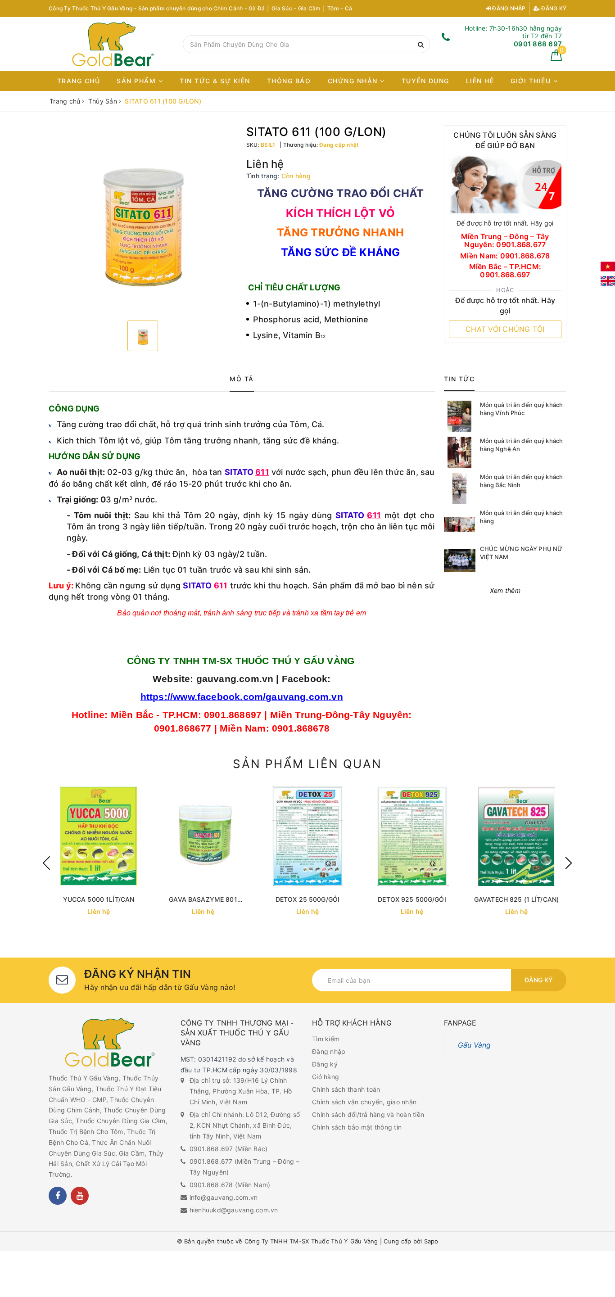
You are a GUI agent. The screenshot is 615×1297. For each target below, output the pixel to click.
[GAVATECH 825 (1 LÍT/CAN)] (516, 836)
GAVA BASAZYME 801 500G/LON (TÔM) (203, 899)
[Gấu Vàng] (113, 44)
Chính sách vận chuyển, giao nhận (364, 1102)
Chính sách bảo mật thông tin (357, 1127)
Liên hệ (480, 81)
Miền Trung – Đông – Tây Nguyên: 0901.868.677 (505, 241)
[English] (608, 281)
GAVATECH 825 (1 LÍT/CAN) (516, 899)
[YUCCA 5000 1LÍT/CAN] (99, 836)
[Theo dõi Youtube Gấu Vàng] (80, 1196)
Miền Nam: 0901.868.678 (505, 256)
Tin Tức (459, 379)
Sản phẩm (137, 81)
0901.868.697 (211, 1148)
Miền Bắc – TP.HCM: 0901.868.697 (505, 271)
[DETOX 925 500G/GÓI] (412, 836)
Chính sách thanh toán (346, 1089)
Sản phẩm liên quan (307, 764)
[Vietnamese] (608, 266)
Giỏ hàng (325, 1076)
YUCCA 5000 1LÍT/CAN (99, 899)
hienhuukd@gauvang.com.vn (234, 1210)
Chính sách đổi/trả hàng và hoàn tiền (368, 1114)
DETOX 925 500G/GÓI (412, 899)
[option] (143, 219)
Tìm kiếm (325, 1039)
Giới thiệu (532, 81)
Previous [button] (46, 863)
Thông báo (289, 81)
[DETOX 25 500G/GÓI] (307, 836)
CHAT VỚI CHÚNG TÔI (505, 329)
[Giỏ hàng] (556, 58)
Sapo (431, 1241)
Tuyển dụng (425, 81)
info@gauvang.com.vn (224, 1197)
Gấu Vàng (474, 1045)
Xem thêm (505, 590)
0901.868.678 (211, 1185)
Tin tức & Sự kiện (215, 81)
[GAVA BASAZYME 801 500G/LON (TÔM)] (203, 836)
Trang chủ (78, 81)
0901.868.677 (211, 1161)
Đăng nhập (508, 8)
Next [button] (568, 863)
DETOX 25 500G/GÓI (307, 899)
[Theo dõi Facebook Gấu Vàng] (58, 1196)
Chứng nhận (354, 81)
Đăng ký (553, 8)
